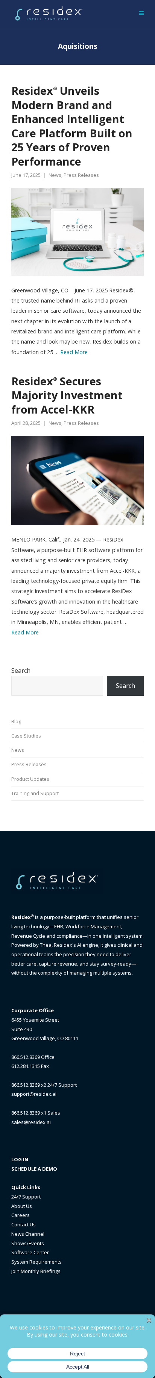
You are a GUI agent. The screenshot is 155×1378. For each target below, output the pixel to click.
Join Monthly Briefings (36, 1271)
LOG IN (19, 1159)
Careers (20, 1215)
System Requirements (36, 1261)
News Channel (27, 1233)
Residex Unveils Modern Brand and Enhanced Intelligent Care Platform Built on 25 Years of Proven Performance (71, 125)
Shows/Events (27, 1243)
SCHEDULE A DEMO (34, 1168)
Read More (74, 352)
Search (20, 670)
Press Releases (81, 175)
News (55, 175)
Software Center (30, 1252)
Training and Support (35, 793)
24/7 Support (26, 1196)
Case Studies (26, 735)
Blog (16, 721)
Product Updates (30, 779)
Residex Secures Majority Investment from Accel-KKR (67, 395)
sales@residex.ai (31, 1122)
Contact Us (23, 1224)
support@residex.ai (33, 1094)
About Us (21, 1206)
